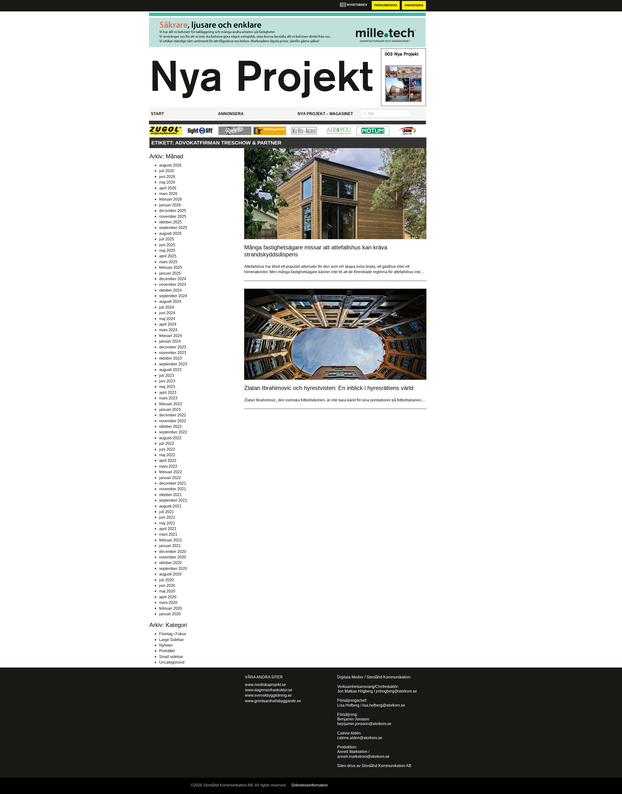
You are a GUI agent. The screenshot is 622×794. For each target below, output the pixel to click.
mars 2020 (168, 602)
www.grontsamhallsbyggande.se (273, 701)
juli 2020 (166, 580)
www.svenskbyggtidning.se (268, 695)
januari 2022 (170, 478)
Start (157, 114)
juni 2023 (167, 381)
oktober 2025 (170, 222)
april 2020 (167, 597)
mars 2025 (168, 262)
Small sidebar (171, 657)
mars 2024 (168, 330)
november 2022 (172, 421)
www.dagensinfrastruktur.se (268, 690)
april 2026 (167, 188)
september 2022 (173, 432)
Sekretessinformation (309, 785)
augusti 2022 (170, 438)
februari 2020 (170, 608)
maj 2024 (167, 319)
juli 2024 (166, 307)
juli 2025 (166, 239)
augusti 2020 (170, 574)
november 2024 (172, 284)
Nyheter (166, 645)
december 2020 (172, 551)
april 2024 (167, 324)
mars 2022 (168, 466)
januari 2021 (170, 546)
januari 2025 (170, 273)
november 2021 (172, 489)
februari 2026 (170, 199)
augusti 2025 (170, 233)
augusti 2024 (170, 301)
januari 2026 (170, 205)
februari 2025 (170, 267)
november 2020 (172, 557)
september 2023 (173, 364)
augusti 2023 (170, 370)
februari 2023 (170, 404)
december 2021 (172, 483)
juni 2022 (167, 449)
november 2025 (172, 216)
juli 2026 (166, 171)
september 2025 (173, 228)
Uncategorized (171, 662)
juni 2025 (167, 245)
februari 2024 (170, 336)
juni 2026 (167, 177)
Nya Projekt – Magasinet (325, 114)
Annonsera (413, 5)
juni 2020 (167, 585)
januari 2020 (170, 614)
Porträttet (167, 651)
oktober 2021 (170, 495)
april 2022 (167, 460)
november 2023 (172, 353)
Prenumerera (385, 5)
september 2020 (173, 568)
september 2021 (173, 500)
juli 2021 (166, 512)
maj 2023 (167, 387)
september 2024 (173, 296)
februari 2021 (170, 540)
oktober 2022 (170, 426)
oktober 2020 (170, 563)
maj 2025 (167, 250)
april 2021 (167, 529)
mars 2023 (168, 398)
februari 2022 (170, 472)
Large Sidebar (171, 640)
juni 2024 (167, 313)
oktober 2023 (170, 358)
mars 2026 (168, 194)
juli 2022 (166, 443)
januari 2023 (170, 409)
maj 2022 (167, 455)
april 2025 (167, 256)
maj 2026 (167, 182)
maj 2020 (167, 591)
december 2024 (172, 279)
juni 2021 (167, 517)
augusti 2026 (170, 165)
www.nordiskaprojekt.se (265, 685)
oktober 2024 (170, 290)
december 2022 (172, 415)
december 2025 (172, 211)
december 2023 (172, 347)
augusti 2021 (170, 506)
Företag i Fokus (172, 634)
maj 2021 (167, 523)
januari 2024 (170, 341)
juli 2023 (166, 375)
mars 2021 (168, 534)
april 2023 (167, 392)
